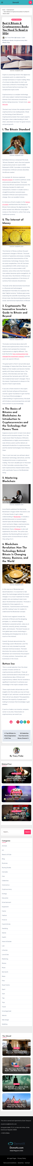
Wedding (4, 1024)
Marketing (5, 959)
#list (26, 40)
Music (4, 967)
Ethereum (17, 529)
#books (11, 40)
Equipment (5, 907)
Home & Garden (7, 941)
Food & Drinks (6, 924)
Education (5, 898)
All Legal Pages (11, 1158)
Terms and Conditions (9, 1163)
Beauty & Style (6, 854)
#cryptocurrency (19, 40)
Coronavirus (5, 885)
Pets (3, 980)
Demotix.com (16, 1148)
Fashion (4, 915)
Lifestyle (5, 950)
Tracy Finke (10, 37)
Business (5, 863)
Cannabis (5, 872)
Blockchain (17, 516)
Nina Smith (9, 780)
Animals (4, 846)
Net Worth (5, 972)
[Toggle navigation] (2, 2)
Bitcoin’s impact (7, 180)
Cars (3, 876)
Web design (5, 1020)
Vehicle (4, 1015)
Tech (3, 993)
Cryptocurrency (7, 889)
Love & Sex (5, 954)
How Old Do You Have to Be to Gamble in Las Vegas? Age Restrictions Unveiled (16, 778)
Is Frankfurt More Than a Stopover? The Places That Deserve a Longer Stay (16, 1106)
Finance (4, 920)
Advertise (21, 1163)
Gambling (5, 928)
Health (4, 937)
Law (3, 946)
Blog (3, 859)
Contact (27, 1163)
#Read (4, 42)
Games (4, 933)
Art (3, 850)
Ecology (4, 893)
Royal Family (6, 985)
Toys (3, 1002)
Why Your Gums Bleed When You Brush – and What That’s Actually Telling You (16, 1070)
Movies (4, 963)
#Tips (8, 42)
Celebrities (5, 880)
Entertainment (16, 19)
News (3, 976)
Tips (3, 998)
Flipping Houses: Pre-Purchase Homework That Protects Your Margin (16, 1052)
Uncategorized (6, 1011)
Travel (4, 1007)
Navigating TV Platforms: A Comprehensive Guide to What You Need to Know (16, 815)
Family (4, 911)
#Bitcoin (6, 40)
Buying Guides (6, 867)
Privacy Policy (22, 1158)
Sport (3, 989)
